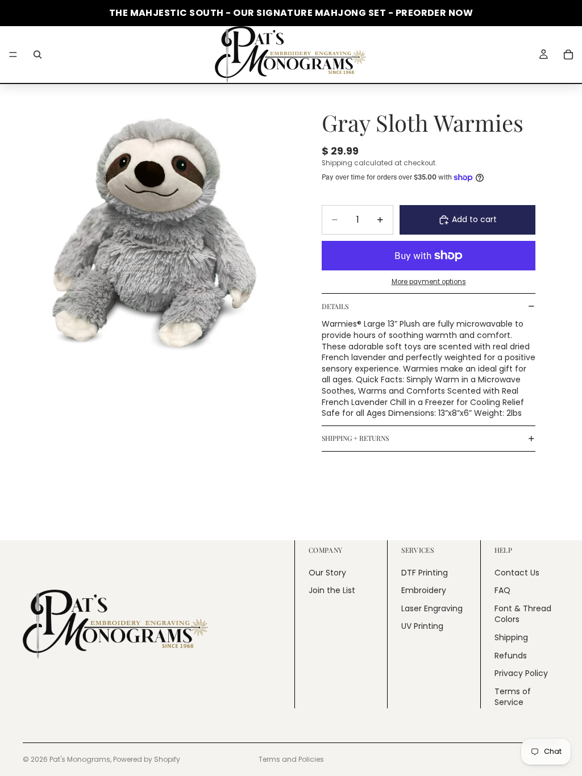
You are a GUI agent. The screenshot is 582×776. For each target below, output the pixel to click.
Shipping (511, 637)
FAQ (502, 590)
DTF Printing (424, 572)
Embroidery (423, 590)
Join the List (332, 590)
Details (335, 306)
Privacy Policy (521, 673)
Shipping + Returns (355, 438)
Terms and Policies (291, 759)
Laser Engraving (432, 608)
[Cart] (568, 54)
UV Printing (422, 626)
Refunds (510, 655)
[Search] (37, 54)
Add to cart (474, 219)
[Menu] (13, 54)
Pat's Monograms (79, 759)
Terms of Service (512, 697)
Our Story (327, 572)
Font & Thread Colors (522, 614)
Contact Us (516, 572)
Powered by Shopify (146, 759)
